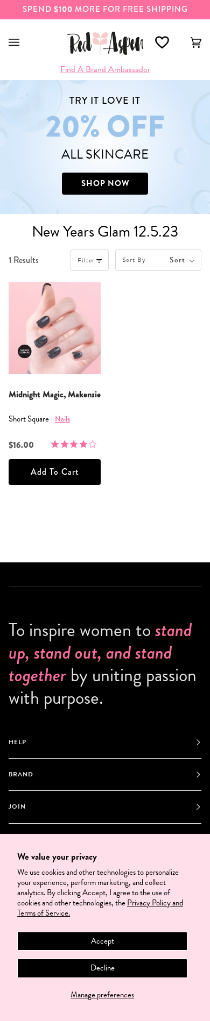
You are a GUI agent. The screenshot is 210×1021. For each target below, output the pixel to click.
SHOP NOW (105, 183)
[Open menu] (25, 42)
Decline (102, 968)
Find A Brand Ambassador (105, 69)
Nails (62, 418)
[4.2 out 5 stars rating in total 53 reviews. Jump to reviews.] (76, 444)
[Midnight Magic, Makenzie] (55, 328)
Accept (102, 941)
